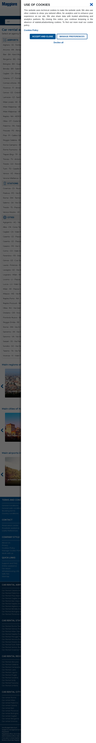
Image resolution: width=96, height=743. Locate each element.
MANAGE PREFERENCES (72, 36)
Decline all (58, 42)
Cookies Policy (31, 30)
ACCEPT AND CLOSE (42, 36)
